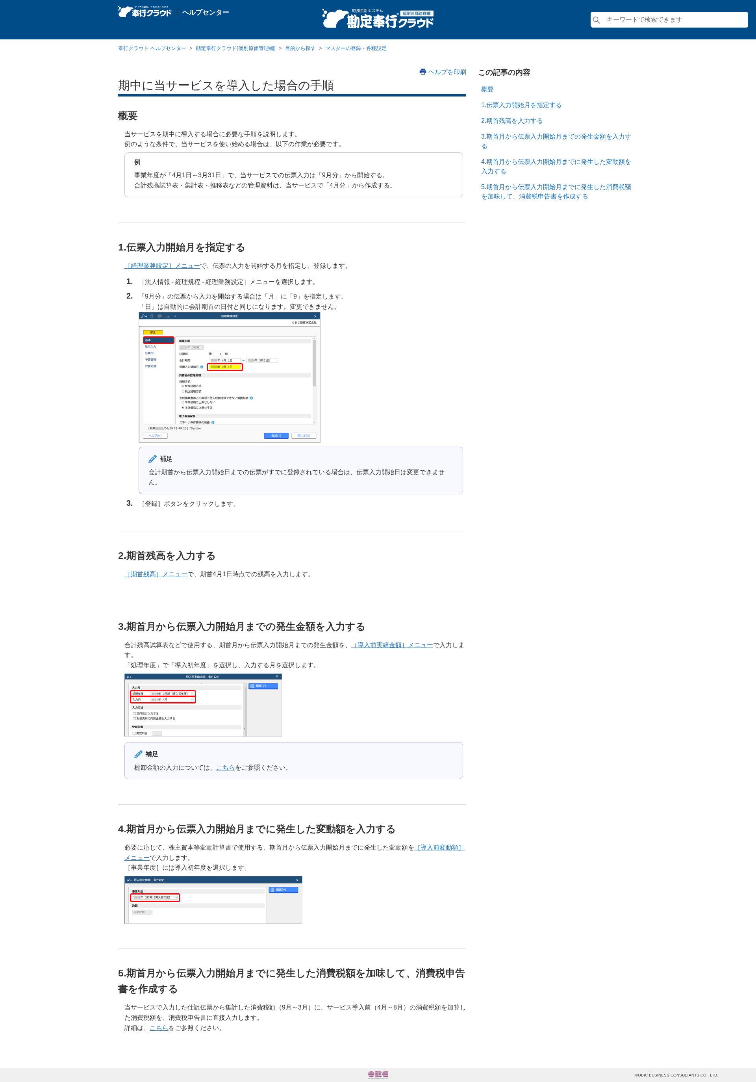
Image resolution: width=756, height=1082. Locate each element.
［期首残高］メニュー (155, 574)
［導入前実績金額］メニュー (392, 645)
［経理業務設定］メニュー (162, 265)
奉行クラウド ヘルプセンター (152, 48)
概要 (487, 89)
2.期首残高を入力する (512, 120)
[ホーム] (145, 9)
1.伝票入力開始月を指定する (521, 105)
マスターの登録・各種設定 (356, 48)
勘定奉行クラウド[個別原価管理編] (236, 48)
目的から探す (300, 48)
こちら (225, 767)
